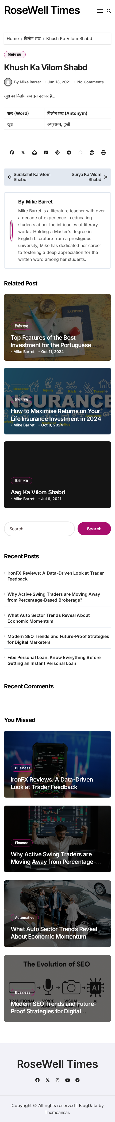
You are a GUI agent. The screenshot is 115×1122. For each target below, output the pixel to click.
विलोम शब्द (14, 54)
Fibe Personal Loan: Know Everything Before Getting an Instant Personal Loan (54, 660)
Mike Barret (39, 201)
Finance (21, 843)
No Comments (90, 82)
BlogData (88, 1105)
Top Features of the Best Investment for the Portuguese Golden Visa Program (51, 345)
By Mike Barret (27, 82)
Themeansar (57, 1112)
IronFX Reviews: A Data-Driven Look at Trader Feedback (55, 576)
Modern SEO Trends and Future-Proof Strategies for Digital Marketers (58, 639)
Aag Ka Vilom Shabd (38, 492)
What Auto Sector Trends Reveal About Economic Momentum (48, 618)
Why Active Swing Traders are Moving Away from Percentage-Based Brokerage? (53, 597)
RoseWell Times (42, 10)
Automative (24, 917)
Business (22, 768)
